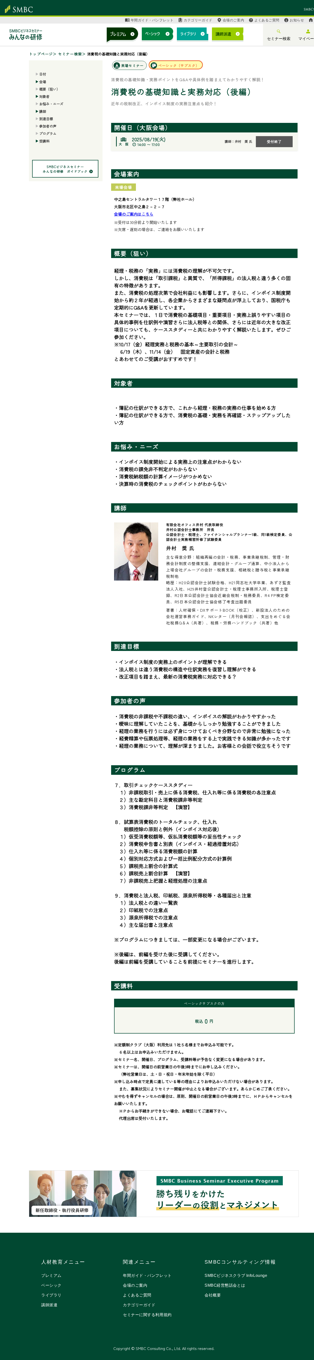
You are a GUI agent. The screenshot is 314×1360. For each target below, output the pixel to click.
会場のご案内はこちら (133, 214)
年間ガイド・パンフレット (152, 20)
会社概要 (213, 1295)
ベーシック (51, 1285)
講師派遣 (49, 1305)
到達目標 (46, 118)
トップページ (41, 53)
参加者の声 (47, 126)
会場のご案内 (233, 20)
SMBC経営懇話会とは (225, 1285)
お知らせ (297, 20)
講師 (42, 111)
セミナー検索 (278, 39)
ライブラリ (51, 1295)
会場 (42, 81)
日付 (42, 74)
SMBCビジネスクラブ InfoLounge (236, 1275)
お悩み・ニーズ (51, 103)
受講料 (44, 140)
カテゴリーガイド (198, 20)
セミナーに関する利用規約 (147, 1315)
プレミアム (51, 1275)
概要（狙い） (49, 89)
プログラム (47, 133)
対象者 (44, 96)
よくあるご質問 (266, 20)
